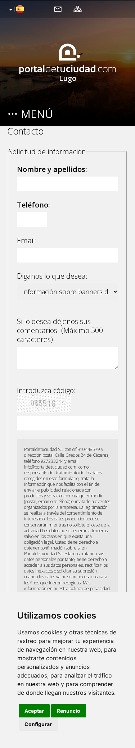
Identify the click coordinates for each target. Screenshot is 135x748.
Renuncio (68, 711)
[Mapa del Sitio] (77, 9)
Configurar (38, 724)
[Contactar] (57, 9)
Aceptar (34, 711)
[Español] (15, 9)
